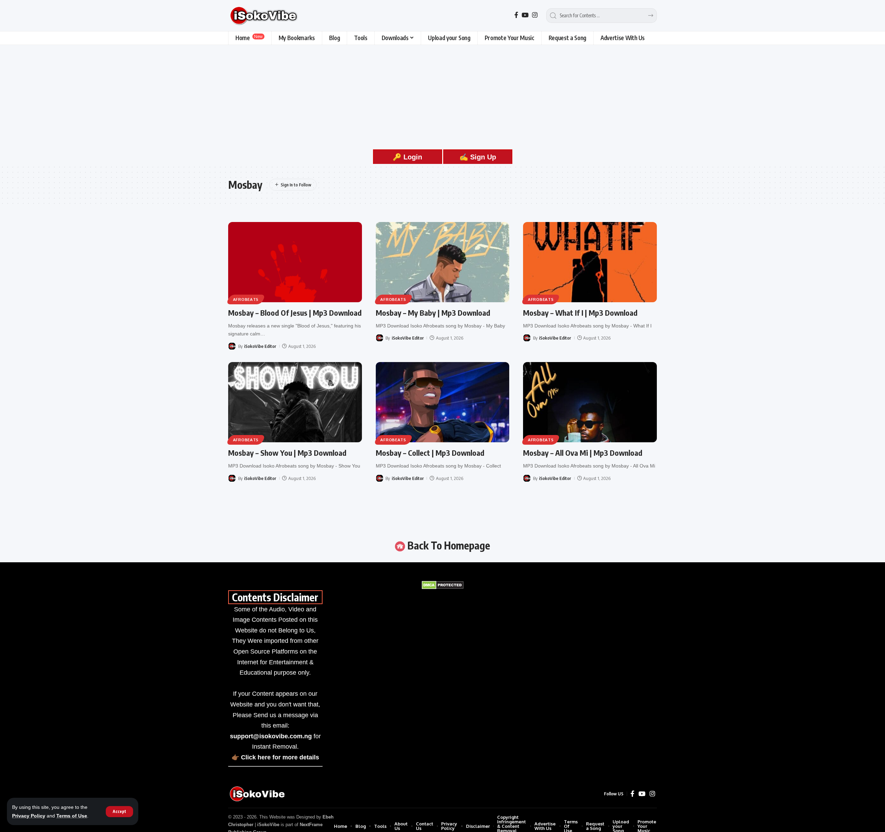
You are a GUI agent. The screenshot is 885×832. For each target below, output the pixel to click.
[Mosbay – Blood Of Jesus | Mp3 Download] (295, 262)
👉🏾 (275, 757)
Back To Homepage (447, 545)
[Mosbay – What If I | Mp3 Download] (590, 262)
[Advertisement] (442, 96)
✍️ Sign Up (477, 157)
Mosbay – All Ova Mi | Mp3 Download (582, 452)
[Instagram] (534, 15)
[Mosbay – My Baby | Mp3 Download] (443, 262)
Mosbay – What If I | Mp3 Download (580, 312)
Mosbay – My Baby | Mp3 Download (433, 312)
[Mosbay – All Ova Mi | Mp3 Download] (590, 402)
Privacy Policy (28, 816)
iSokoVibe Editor (260, 346)
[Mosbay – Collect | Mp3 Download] (443, 402)
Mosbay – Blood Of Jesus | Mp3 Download (295, 312)
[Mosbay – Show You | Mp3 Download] (295, 402)
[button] (119, 811)
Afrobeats (246, 299)
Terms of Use (71, 816)
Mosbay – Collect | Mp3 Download (430, 452)
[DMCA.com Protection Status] (443, 584)
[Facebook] (516, 15)
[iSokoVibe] (264, 15)
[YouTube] (525, 15)
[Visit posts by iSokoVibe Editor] (232, 346)
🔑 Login (407, 157)
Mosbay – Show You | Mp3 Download (287, 452)
